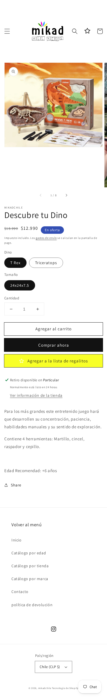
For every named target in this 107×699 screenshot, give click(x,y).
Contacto (20, 591)
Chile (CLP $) (50, 666)
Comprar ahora (53, 345)
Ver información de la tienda (36, 395)
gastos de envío (46, 238)
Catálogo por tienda (30, 565)
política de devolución (32, 604)
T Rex (15, 262)
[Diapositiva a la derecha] (66, 195)
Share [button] (16, 485)
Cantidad (11, 298)
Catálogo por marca (29, 578)
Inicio (16, 540)
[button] (7, 31)
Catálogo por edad (28, 552)
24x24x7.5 (19, 285)
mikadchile (44, 688)
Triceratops (46, 262)
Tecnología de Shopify (65, 688)
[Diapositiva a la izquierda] (41, 195)
